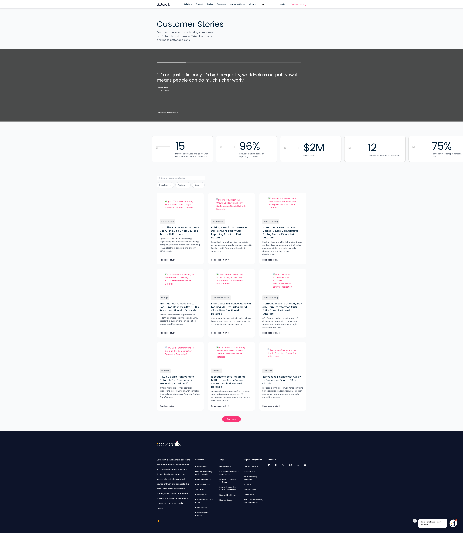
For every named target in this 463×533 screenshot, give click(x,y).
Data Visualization (202, 484)
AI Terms (247, 484)
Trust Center (249, 494)
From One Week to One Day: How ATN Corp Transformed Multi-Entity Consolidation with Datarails (282, 308)
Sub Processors (250, 489)
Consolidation (201, 466)
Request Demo (298, 4)
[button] (436, 523)
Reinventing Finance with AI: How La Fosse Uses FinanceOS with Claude (281, 380)
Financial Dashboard (227, 495)
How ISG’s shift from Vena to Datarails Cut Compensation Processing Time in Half (177, 380)
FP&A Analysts (225, 466)
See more (231, 419)
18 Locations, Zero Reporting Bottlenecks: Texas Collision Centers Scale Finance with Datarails (228, 382)
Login (282, 4)
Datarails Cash (201, 507)
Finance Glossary (226, 500)
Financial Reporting (203, 479)
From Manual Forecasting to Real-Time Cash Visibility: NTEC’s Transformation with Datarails (179, 307)
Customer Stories (237, 4)
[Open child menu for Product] (203, 4)
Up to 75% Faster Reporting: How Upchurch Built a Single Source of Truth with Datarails (179, 231)
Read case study (167, 259)
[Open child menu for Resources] (226, 4)
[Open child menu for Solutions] (192, 4)
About (251, 4)
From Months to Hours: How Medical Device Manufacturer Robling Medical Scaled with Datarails (280, 232)
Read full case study (166, 112)
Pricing (210, 4)
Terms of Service (251, 466)
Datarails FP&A (201, 494)
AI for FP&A (199, 489)
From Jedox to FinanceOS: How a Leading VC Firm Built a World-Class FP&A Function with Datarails (231, 308)
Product (199, 4)
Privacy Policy (249, 471)
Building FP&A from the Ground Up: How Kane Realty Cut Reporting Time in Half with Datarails (229, 232)
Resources (221, 4)
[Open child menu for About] (255, 4)
